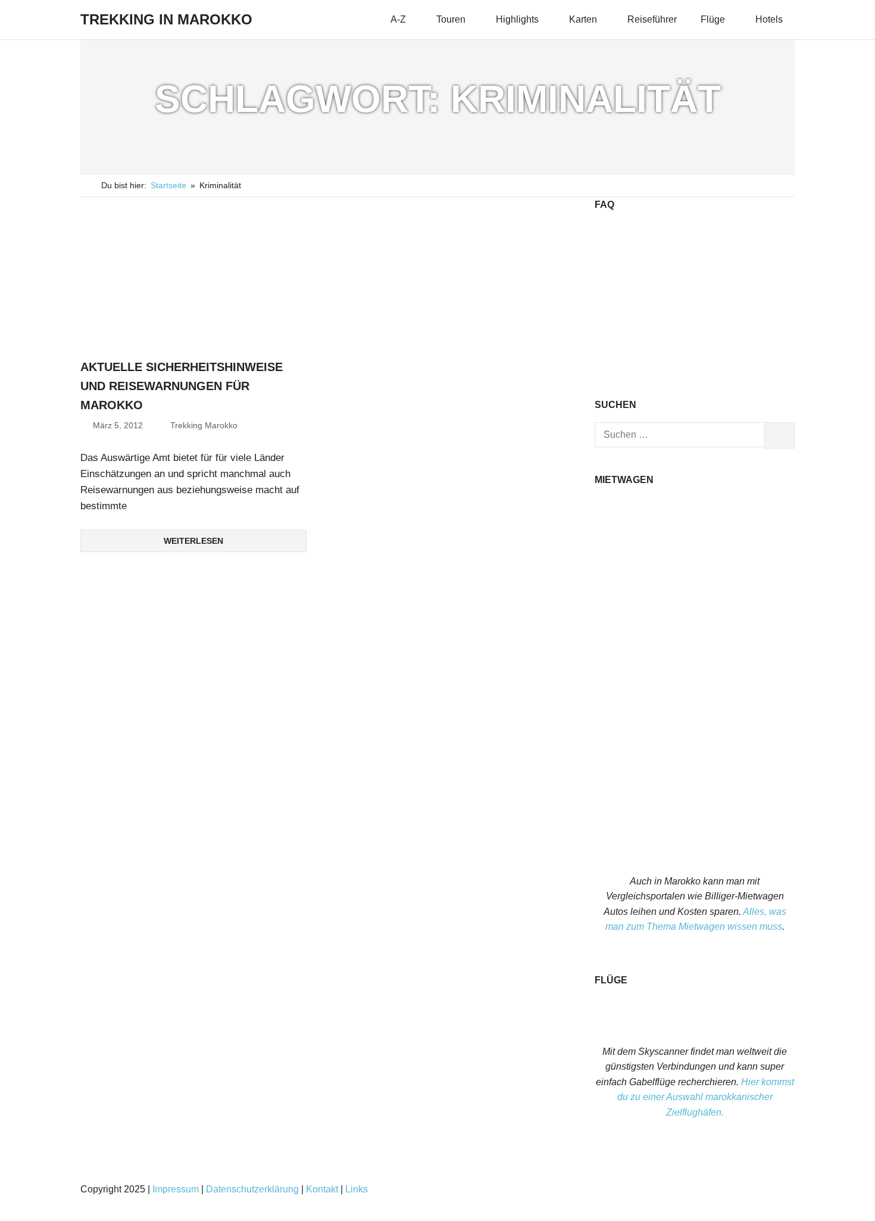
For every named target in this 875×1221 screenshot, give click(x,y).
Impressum (175, 1189)
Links (356, 1189)
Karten (583, 19)
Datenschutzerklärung (252, 1189)
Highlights (517, 19)
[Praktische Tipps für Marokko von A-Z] (694, 365)
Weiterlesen (193, 541)
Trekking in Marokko (166, 19)
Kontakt (322, 1189)
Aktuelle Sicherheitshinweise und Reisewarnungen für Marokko (181, 386)
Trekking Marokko (204, 425)
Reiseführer (652, 19)
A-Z (398, 19)
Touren (450, 19)
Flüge (713, 19)
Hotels (769, 19)
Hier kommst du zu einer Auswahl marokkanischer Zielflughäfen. (705, 1097)
